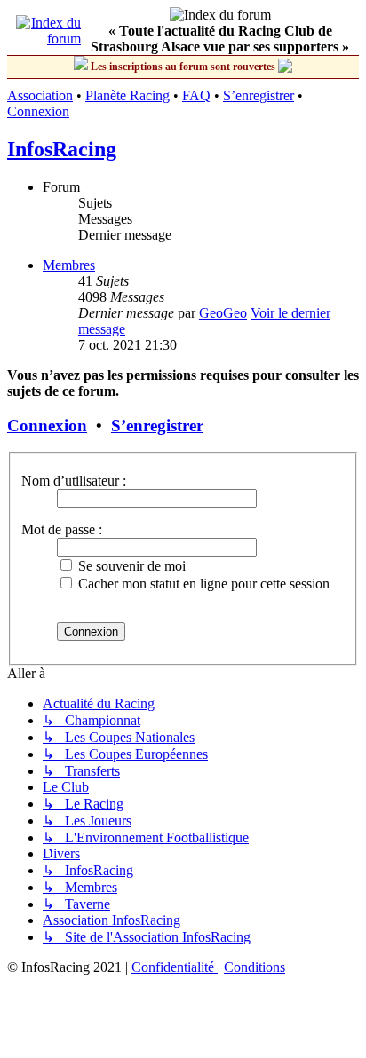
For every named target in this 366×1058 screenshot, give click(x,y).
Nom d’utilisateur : (73, 480)
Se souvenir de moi (130, 565)
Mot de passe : (61, 529)
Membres (69, 264)
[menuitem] (174, 967)
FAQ (196, 95)
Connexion (38, 111)
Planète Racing (127, 95)
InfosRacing (61, 149)
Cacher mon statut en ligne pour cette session (202, 583)
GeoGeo (223, 312)
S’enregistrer (258, 95)
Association (40, 95)
